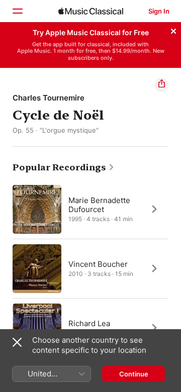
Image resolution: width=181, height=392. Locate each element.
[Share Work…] (161, 85)
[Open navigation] (17, 11)
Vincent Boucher (98, 263)
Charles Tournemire (48, 98)
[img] (90, 11)
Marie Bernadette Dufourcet (99, 204)
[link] (64, 167)
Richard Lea (89, 323)
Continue (133, 374)
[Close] (173, 29)
